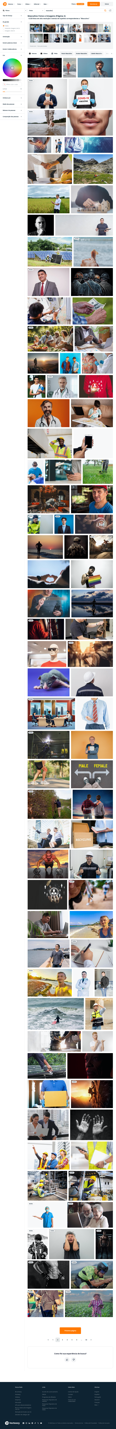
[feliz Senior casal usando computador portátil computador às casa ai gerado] (90, 1215)
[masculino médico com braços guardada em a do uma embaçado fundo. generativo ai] (89, 145)
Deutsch (97, 1400)
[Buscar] (105, 10)
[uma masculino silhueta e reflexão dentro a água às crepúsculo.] (92, 603)
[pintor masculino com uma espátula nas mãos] (84, 225)
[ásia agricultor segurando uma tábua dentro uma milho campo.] (89, 1303)
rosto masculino (67, 53)
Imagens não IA (10, 31)
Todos (7, 26)
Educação (18, 1402)
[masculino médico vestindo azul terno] (47, 1215)
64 (86, 1340)
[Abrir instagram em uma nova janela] (26, 1423)
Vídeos (27, 4)
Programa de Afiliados (49, 1397)
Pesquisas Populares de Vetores (49, 1400)
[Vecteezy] (5, 4)
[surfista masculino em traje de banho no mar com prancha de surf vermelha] (56, 1014)
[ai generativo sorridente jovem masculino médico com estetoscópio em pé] (49, 413)
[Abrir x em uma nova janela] (38, 1423)
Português (98, 1397)
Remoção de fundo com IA (23, 1412)
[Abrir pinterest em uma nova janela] (32, 1423)
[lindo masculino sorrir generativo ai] (90, 123)
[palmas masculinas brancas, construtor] (91, 1125)
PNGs (55, 53)
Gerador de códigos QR (22, 1414)
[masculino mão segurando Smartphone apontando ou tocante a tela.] (93, 443)
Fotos (19, 4)
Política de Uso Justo (104, 1423)
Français (97, 1402)
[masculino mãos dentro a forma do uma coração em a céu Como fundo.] (49, 574)
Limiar (5, 89)
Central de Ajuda (73, 1392)
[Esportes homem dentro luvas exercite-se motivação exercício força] (48, 1275)
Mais (45, 4)
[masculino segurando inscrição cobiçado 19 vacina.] (91, 94)
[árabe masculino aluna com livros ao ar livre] (36, 386)
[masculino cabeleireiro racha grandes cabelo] (89, 629)
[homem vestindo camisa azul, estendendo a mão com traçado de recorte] (94, 713)
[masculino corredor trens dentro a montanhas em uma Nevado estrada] (69, 67)
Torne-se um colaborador (72, 1400)
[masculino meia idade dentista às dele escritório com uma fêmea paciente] (36, 472)
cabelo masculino (96, 53)
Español (97, 1394)
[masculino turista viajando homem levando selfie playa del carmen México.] (50, 983)
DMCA (44, 1394)
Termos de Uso (79, 1423)
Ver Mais (104, 38)
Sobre (70, 1397)
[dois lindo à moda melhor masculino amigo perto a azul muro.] (70, 363)
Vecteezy (17, 1394)
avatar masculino (81, 53)
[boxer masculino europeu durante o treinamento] (48, 864)
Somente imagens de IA (12, 28)
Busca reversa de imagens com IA (23, 1408)
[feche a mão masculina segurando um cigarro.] (91, 895)
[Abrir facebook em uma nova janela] (23, 1423)
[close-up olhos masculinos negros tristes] (90, 1066)
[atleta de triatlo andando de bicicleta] (92, 1275)
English (97, 1392)
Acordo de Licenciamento (50, 1392)
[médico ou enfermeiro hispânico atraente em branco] (83, 983)
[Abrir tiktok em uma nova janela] (35, 1423)
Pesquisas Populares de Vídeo (49, 1409)
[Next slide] (110, 53)
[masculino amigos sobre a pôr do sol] (93, 804)
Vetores (10, 4)
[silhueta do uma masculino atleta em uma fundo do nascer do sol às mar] (45, 547)
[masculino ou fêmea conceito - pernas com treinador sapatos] (92, 774)
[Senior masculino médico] (62, 386)
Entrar (107, 4)
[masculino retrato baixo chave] (41, 225)
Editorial (36, 4)
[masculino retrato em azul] (64, 524)
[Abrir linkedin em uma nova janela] (29, 1423)
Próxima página (70, 1331)
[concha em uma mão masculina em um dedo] (93, 252)
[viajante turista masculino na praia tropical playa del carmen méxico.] (91, 924)
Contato (70, 1394)
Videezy (17, 1397)
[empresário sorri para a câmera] (49, 282)
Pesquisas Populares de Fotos (49, 1404)
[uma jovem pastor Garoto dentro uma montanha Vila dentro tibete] (38, 1244)
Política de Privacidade (91, 1423)
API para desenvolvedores (23, 1405)
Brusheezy (18, 1392)
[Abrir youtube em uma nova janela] (41, 1423)
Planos (74, 4)
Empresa (18, 1400)
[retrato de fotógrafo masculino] (104, 983)
